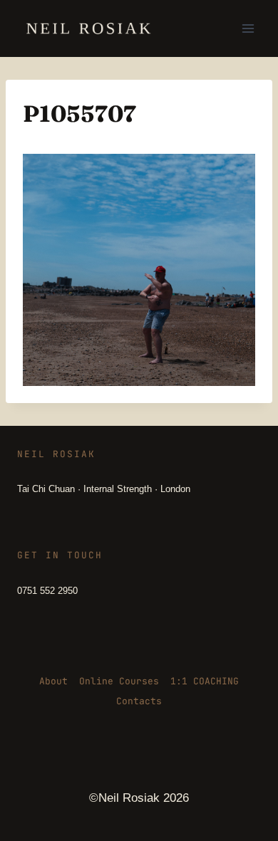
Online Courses (119, 681)
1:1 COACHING (204, 681)
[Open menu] (248, 28)
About (53, 681)
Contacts (139, 701)
